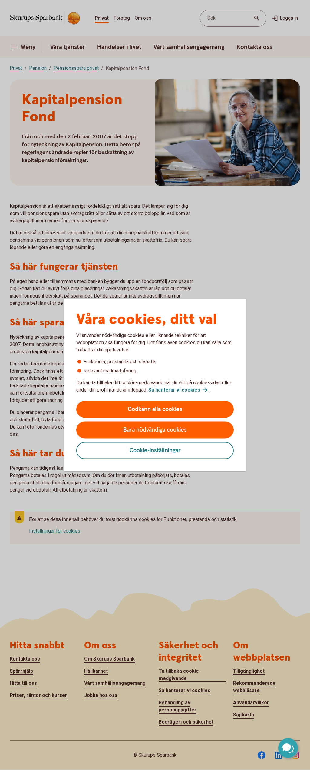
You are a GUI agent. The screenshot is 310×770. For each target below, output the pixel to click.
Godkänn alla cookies (155, 409)
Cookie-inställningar (155, 450)
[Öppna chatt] (288, 748)
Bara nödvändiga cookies (155, 430)
